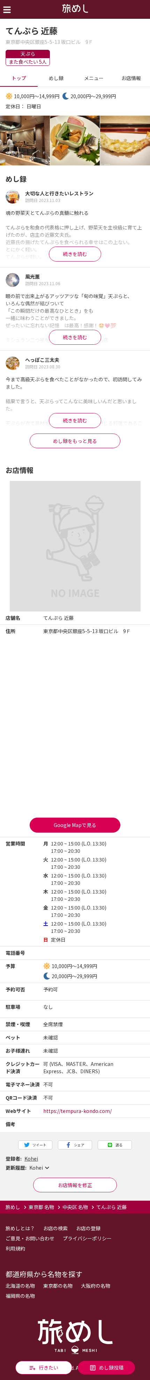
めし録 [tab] (56, 78)
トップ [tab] (19, 78)
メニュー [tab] (94, 78)
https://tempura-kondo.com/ (77, 1110)
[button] (75, 1168)
